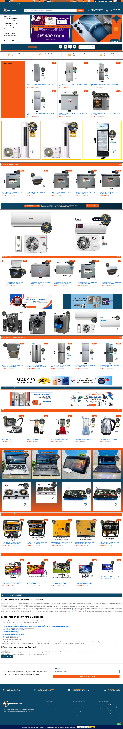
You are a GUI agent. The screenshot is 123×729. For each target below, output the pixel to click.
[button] (13, 198)
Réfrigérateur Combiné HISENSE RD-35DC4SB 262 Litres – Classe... (73, 85)
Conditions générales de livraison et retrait (109, 711)
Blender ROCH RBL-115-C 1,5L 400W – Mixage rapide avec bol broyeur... (84, 438)
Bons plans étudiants (9, 33)
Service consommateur (97, 9)
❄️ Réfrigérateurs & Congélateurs (9, 28)
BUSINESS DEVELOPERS (81, 4)
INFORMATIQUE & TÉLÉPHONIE (11, 21)
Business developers (9, 40)
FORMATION (105, 4)
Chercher (80, 10)
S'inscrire (115, 11)
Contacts (48, 707)
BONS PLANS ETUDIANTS (8, 4)
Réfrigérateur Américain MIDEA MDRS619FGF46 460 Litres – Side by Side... (37, 366)
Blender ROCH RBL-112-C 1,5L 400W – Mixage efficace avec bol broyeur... (60, 438)
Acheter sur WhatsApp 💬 (86, 47)
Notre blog (48, 711)
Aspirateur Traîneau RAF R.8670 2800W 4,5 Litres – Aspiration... (12, 438)
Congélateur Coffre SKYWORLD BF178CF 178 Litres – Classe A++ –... (12, 193)
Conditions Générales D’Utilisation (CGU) (109, 707)
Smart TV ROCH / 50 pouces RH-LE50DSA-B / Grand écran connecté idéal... (61, 582)
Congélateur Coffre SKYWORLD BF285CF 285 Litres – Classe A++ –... (85, 193)
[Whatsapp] (20, 3)
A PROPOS (57, 4)
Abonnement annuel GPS (10, 35)
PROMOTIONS (7, 16)
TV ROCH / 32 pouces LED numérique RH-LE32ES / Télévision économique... (110, 577)
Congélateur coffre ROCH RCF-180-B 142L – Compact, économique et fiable (61, 283)
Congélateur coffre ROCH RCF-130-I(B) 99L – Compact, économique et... (36, 283)
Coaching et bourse (9, 38)
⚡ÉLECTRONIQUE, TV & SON (11, 23)
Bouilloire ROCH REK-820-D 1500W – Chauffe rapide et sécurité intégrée (108, 438)
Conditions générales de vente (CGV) (108, 705)
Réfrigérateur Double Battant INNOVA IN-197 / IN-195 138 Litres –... (40, 114)
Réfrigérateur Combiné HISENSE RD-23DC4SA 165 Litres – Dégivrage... (40, 85)
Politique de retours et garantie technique (109, 713)
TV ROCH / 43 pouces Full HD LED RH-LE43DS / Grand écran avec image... (84, 582)
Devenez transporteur (78, 711)
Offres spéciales (8, 25)
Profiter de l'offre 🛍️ (92, 206)
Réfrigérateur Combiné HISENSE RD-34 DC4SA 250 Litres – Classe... (105, 85)
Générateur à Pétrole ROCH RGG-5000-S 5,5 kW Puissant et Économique (37, 543)
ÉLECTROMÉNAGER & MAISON (11, 18)
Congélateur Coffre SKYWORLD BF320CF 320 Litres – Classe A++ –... (109, 193)
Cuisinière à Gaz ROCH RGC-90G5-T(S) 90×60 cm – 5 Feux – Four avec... (105, 114)
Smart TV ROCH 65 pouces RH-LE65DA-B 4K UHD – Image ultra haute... (37, 582)
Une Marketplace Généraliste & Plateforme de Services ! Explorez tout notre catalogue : (24, 625)
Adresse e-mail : (57, 668)
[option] (76, 28)
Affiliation (48, 713)
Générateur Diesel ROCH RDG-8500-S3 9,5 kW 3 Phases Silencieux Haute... (61, 543)
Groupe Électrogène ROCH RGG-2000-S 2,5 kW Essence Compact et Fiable (12, 543)
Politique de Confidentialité (106, 709)
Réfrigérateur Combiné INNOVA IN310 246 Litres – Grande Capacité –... (61, 366)
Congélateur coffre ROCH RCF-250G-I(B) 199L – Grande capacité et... (109, 283)
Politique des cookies (104, 715)
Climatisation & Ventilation (11, 31)
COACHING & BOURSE (94, 4)
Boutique (48, 709)
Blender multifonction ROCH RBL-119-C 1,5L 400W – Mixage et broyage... (37, 438)
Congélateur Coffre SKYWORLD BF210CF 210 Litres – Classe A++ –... (36, 193)
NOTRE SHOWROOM (68, 4)
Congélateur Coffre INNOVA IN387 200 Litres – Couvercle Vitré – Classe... (73, 114)
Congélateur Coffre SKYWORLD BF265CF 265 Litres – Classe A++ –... (61, 193)
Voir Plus (120, 554)
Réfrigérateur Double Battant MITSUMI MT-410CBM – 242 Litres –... (110, 366)
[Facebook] (17, 3)
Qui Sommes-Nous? (51, 705)
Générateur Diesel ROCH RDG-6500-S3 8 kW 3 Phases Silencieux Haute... (85, 543)
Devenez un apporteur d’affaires (81, 713)
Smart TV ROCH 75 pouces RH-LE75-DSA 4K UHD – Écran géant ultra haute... (12, 582)
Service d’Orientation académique (54, 715)
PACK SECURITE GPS (115, 4)
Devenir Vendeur (77, 709)
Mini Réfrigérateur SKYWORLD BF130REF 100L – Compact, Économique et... (12, 366)
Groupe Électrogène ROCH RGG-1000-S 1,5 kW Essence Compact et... (110, 543)
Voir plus (120, 164)
